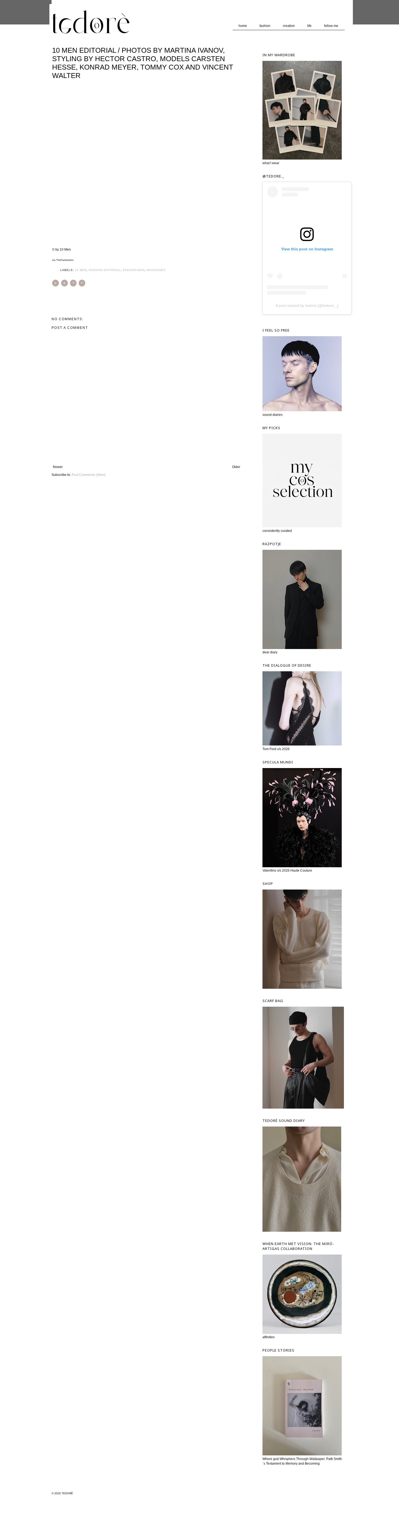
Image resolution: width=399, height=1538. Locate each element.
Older (236, 467)
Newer (58, 467)
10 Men (81, 270)
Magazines (156, 270)
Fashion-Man (134, 270)
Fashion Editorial (105, 270)
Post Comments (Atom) (89, 475)
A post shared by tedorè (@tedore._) (307, 305)
